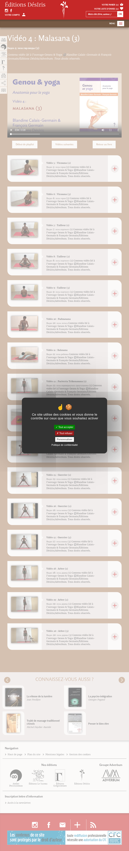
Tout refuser (65, 433)
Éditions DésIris (25, 5)
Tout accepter (65, 427)
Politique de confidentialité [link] (64, 444)
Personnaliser (64, 439)
